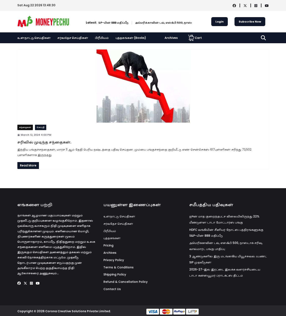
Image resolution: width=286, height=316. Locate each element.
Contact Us (112, 289)
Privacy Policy (113, 260)
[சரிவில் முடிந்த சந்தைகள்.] (143, 86)
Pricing (108, 245)
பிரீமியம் (102, 38)
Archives (171, 38)
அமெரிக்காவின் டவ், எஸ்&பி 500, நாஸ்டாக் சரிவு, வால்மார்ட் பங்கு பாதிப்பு (182, 23)
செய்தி (41, 127)
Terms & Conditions (118, 267)
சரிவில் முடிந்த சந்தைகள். (44, 142)
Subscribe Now (250, 22)
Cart (198, 38)
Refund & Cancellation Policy (125, 282)
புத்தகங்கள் (112, 238)
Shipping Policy (114, 274)
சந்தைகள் (25, 127)
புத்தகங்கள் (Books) (130, 38)
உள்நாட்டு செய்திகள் (34, 38)
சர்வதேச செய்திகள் (72, 38)
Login (219, 22)
